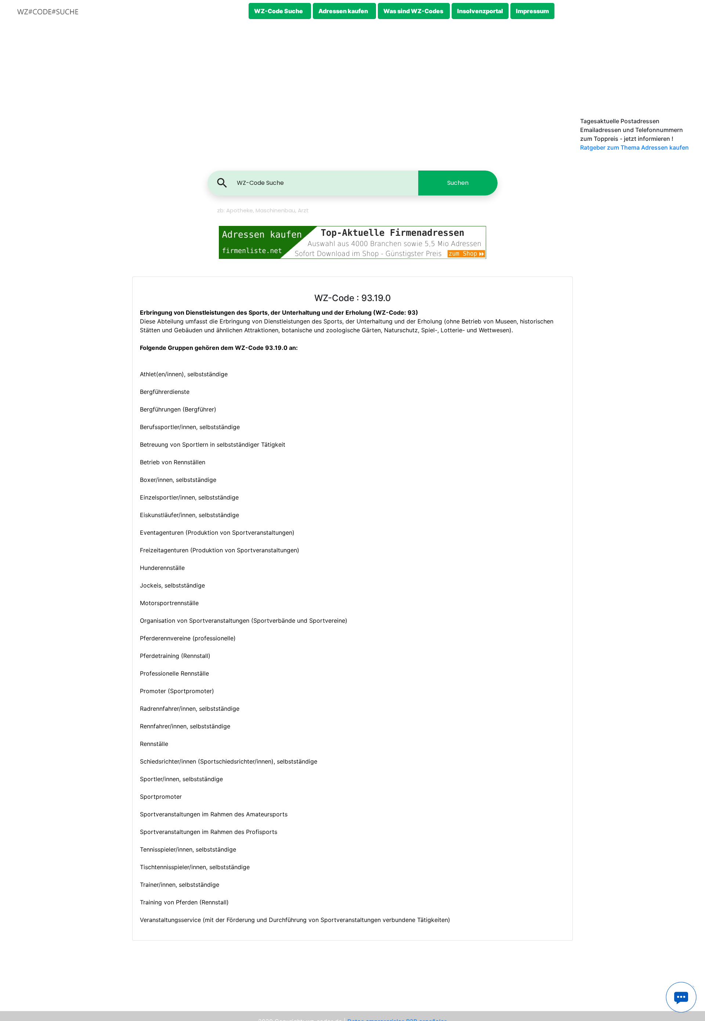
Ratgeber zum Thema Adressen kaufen (634, 147)
